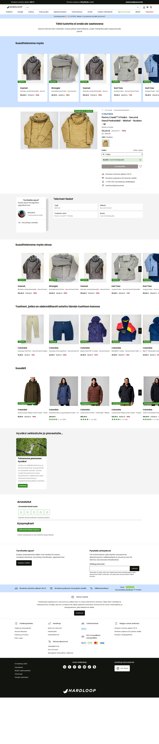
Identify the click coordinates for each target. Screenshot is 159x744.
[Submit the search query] (138, 7)
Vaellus (31, 12)
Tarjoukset (149, 12)
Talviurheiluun (77, 12)
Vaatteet (9, 12)
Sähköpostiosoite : (97, 564)
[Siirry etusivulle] (103, 110)
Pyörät (90, 12)
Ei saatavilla (120, 166)
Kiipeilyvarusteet (60, 12)
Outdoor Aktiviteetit (105, 12)
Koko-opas (138, 150)
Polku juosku (44, 12)
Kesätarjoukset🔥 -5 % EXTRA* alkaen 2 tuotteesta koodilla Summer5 (79, 16)
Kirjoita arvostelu (107, 127)
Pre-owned (108, 110)
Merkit (138, 12)
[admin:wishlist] (140, 166)
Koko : (104, 150)
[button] (39, 130)
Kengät (20, 12)
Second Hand (125, 12)
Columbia (107, 114)
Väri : (107, 137)
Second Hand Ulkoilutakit (121, 110)
